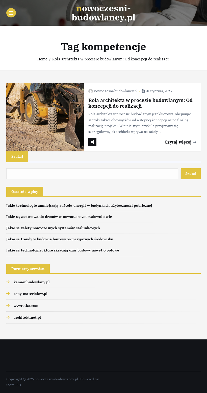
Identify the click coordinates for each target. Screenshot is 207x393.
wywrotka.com (26, 305)
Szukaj (17, 156)
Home (42, 58)
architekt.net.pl (27, 317)
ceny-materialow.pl (30, 293)
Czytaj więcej (179, 142)
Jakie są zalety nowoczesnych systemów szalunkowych (53, 228)
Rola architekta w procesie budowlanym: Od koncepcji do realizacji (111, 58)
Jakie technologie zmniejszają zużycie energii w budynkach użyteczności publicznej (79, 205)
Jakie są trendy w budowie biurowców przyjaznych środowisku (59, 239)
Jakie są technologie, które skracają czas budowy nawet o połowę (62, 250)
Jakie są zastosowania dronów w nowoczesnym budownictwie (59, 216)
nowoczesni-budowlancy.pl (116, 90)
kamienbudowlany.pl (32, 282)
